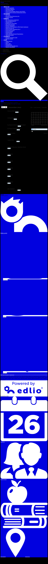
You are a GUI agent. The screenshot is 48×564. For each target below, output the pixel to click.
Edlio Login (8, 43)
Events (34, 129)
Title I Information (10, 35)
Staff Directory (9, 32)
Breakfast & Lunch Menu (11, 23)
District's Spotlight (10, 8)
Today (32, 125)
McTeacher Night (12, 118)
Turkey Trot (11, 140)
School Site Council (10, 30)
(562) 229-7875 (7, 103)
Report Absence (6, 51)
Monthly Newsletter (10, 25)
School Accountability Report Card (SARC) (15, 11)
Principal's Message (10, 9)
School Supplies (9, 31)
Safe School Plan (9, 10)
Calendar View (44, 125)
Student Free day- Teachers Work (17, 147)
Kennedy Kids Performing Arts (12, 16)
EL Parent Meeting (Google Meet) (17, 124)
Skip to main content (5, 1)
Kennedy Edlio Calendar (38, 131)
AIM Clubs (8, 15)
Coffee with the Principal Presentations (14, 34)
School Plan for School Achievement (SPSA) (16, 12)
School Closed (11, 133)
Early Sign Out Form (10, 24)
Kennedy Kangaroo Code (11, 37)
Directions (27, 556)
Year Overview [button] (37, 107)
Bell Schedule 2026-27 (11, 21)
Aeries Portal (6, 50)
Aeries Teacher (9, 41)
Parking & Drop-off (10, 28)
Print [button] (31, 107)
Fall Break (10, 154)
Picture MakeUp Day (13, 111)
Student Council (9, 17)
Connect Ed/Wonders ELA (12, 46)
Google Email (9, 44)
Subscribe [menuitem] (44, 107)
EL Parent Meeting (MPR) (14, 128)
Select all (45, 133)
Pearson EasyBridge (10, 47)
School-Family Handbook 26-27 (13, 29)
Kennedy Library (9, 38)
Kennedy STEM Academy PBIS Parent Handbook (17, 27)
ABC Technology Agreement (12, 20)
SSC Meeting (11, 188)
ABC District (6, 49)
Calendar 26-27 (9, 22)
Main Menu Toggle (4, 4)
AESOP (7, 42)
